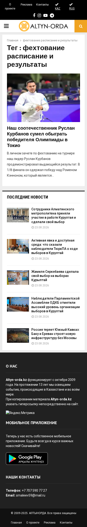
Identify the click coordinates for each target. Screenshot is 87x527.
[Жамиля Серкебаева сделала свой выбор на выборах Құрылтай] (18, 277)
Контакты (42, 4)
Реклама (26, 4)
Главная (16, 522)
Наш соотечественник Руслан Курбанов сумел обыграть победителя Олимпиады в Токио (41, 137)
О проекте (10, 6)
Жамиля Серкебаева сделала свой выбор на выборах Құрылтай (55, 276)
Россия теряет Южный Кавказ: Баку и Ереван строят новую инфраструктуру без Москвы (55, 334)
